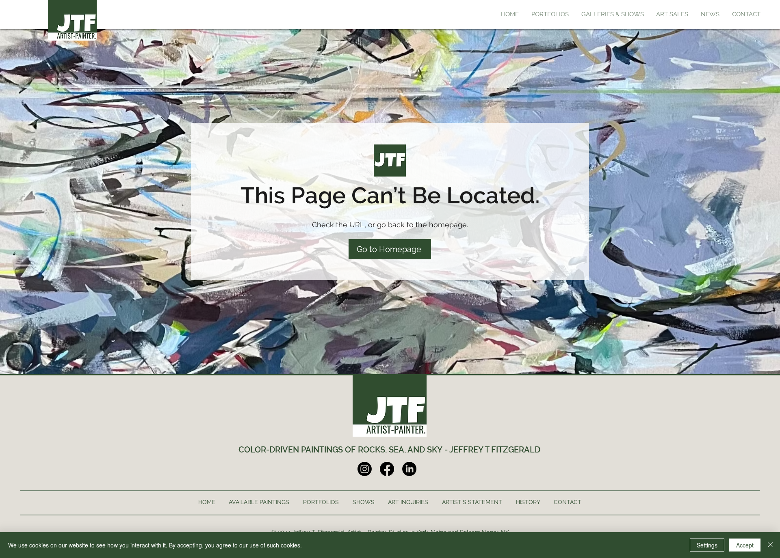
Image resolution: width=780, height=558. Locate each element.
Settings (707, 545)
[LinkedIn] (409, 469)
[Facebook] (387, 469)
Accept (745, 545)
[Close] (770, 545)
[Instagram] (365, 469)
